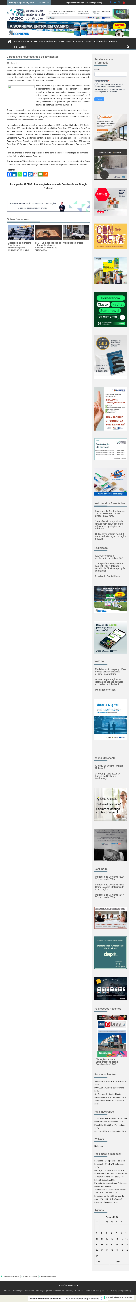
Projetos (59, 41)
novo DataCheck (74, 41)
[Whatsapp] (20, 174)
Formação (102, 41)
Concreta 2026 (100, 1131)
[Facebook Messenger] (25, 174)
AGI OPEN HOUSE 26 (103, 1081)
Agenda (113, 41)
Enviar (99, 99)
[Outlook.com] (30, 174)
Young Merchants (105, 758)
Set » (118, 1262)
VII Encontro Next (102, 1100)
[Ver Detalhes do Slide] (87, 14)
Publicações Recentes (107, 1008)
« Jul (98, 1262)
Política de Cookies (30, 1276)
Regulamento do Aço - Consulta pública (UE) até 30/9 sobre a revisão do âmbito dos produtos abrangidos (72, 3)
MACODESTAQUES (102, 1088)
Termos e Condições (48, 1276)
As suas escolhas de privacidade (82, 1298)
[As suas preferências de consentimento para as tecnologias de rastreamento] (118, 1297)
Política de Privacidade (11, 1276)
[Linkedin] (14, 174)
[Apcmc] (9, 41)
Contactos (20, 47)
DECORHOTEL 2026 (102, 1125)
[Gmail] (35, 174)
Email (97, 69)
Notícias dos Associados (109, 503)
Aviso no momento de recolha (45, 1298)
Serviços (89, 41)
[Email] (40, 174)
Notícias (99, 661)
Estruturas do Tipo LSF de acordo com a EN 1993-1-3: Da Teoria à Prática (109, 1199)
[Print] (45, 174)
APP (35, 41)
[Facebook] (9, 174)
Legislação (101, 547)
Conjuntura (101, 869)
